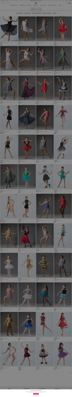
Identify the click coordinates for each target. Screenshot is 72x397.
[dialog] (36, 393)
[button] (36, 395)
